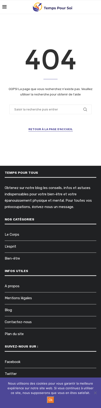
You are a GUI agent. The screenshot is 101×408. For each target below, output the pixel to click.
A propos (12, 286)
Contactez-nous (18, 322)
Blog (8, 310)
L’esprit (10, 246)
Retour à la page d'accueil (50, 129)
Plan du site (14, 334)
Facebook (12, 362)
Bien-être (12, 258)
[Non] (95, 392)
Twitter (11, 374)
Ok (51, 400)
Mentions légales (18, 298)
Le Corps (12, 234)
